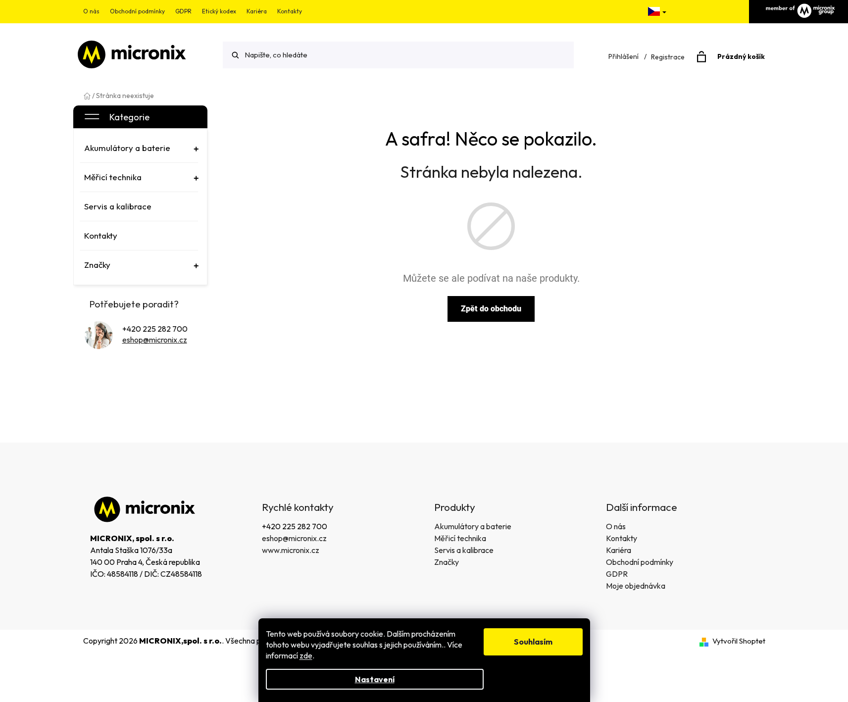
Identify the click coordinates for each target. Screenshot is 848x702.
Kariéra (257, 11)
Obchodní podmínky (137, 11)
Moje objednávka (635, 586)
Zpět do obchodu (491, 308)
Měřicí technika (460, 538)
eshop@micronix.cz (154, 340)
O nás (91, 11)
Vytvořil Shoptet (738, 641)
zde (305, 655)
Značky (446, 562)
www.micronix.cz (290, 550)
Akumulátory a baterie (472, 526)
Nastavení (375, 679)
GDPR (183, 11)
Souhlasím (533, 642)
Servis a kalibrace (464, 550)
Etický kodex (219, 11)
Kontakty (289, 11)
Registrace (668, 56)
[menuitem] (139, 148)
